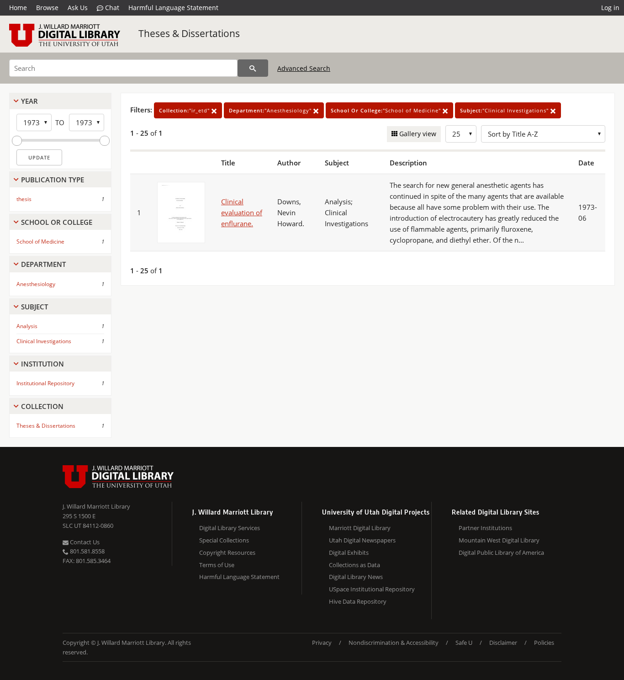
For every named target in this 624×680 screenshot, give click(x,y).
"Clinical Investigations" (505, 110)
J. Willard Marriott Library (96, 506)
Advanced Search (303, 68)
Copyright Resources (227, 552)
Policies (544, 642)
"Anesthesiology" (271, 110)
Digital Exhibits (349, 552)
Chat (111, 7)
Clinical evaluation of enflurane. (241, 212)
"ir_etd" (185, 110)
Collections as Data (354, 565)
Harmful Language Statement (173, 7)
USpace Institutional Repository (372, 589)
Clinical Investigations (43, 341)
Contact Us (84, 542)
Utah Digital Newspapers (362, 540)
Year (29, 101)
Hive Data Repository (357, 601)
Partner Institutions (485, 528)
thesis (24, 199)
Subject (34, 306)
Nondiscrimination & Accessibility (394, 642)
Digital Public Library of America (501, 552)
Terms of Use (216, 565)
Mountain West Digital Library (499, 540)
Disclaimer (503, 642)
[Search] (253, 68)
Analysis (26, 326)
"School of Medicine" (387, 110)
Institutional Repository (45, 383)
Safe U (463, 642)
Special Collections (224, 540)
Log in (610, 7)
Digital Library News (356, 577)
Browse (47, 7)
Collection (42, 406)
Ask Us (78, 7)
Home (18, 7)
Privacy (322, 642)
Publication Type (52, 179)
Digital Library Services (229, 528)
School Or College (56, 222)
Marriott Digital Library (360, 528)
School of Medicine (40, 241)
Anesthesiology (35, 284)
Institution (42, 363)
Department (43, 264)
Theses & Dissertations (189, 33)
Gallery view (416, 133)
